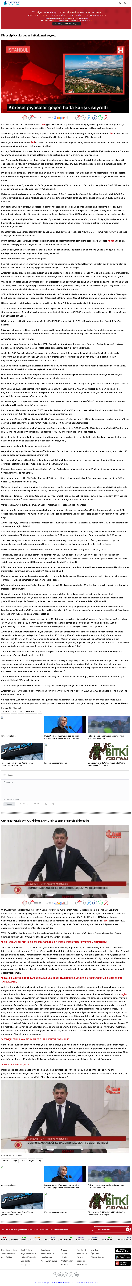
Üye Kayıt (95, 1253)
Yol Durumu (107, 1239)
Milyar (31, 1161)
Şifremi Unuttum (98, 1257)
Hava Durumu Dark (9, 1250)
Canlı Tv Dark (26, 1250)
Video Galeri (82, 1253)
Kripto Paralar (124, 1239)
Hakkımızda (39, 1283)
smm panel (25, 1264)
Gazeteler (35, 1239)
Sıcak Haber (82, 1264)
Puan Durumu (66, 1239)
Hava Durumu (50, 1239)
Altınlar (64, 1250)
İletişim (47, 1283)
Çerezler (66, 1283)
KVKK (73, 1283)
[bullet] (38, 804)
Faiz (14, 711)
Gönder (9, 804)
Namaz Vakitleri (18, 1239)
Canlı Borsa (45, 1250)
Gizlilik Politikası (56, 1283)
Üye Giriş (94, 1250)
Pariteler (92, 1239)
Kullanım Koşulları (82, 1283)
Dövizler (64, 1253)
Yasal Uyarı (94, 1283)
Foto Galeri (81, 1250)
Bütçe (15, 1161)
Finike (23, 1161)
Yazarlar (80, 1257)
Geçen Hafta (30, 711)
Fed (21, 711)
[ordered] (35, 804)
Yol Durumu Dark (8, 1253)
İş (40, 711)
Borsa (4, 1239)
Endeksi (6, 711)
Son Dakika (25, 1261)
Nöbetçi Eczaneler (28, 1257)
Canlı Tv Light (7, 1257)
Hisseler (80, 1239)
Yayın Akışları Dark (28, 1253)
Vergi (39, 1161)
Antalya (6, 1161)
